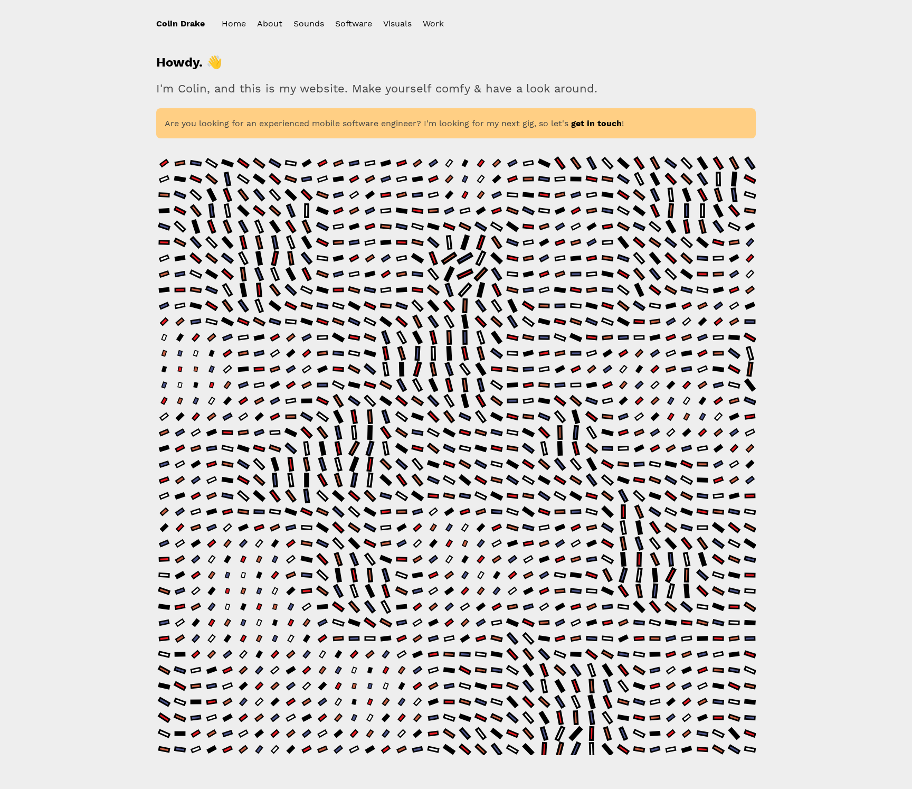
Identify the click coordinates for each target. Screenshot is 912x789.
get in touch (596, 123)
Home (234, 23)
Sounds (308, 23)
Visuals (397, 23)
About (269, 23)
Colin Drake (180, 23)
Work (433, 23)
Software (353, 23)
